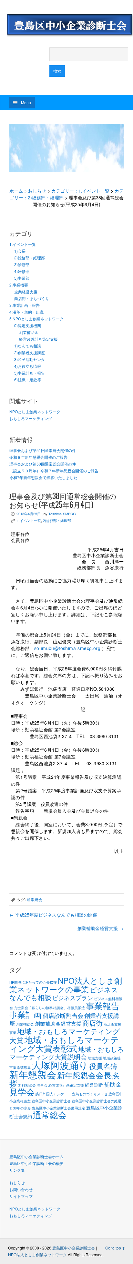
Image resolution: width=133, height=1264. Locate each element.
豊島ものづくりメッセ (89, 1093)
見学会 (22, 1092)
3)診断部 (21, 264)
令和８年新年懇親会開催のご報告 (38, 457)
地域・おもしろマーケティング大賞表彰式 (64, 1043)
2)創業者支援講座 (29, 352)
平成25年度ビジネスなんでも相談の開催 (53, 914)
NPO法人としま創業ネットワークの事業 (65, 985)
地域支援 (95, 1058)
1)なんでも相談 (27, 345)
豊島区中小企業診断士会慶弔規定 (58, 1108)
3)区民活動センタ (29, 359)
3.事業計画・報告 (24, 305)
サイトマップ (21, 1196)
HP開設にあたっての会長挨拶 (33, 982)
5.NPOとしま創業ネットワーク (36, 318)
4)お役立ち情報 (27, 366)
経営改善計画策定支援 (38, 339)
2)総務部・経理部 (29, 257)
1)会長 (20, 251)
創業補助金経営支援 (100, 928)
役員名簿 (103, 1066)
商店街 (92, 1023)
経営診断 (94, 1084)
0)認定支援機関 (27, 325)
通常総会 (34, 899)
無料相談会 (27, 1085)
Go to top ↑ (115, 1247)
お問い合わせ (21, 1189)
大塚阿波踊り (60, 1064)
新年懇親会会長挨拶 (64, 1079)
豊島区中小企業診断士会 (51, 1100)
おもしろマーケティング (30, 418)
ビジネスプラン (72, 997)
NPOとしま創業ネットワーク (34, 411)
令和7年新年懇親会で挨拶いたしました (43, 477)
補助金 (112, 1084)
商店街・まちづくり (31, 298)
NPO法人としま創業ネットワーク (37, 1254)
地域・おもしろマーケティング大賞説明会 (66, 1052)
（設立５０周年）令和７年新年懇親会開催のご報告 (53, 470)
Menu (26, 102)
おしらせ (37, 190)
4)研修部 (21, 271)
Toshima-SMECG (62, 513)
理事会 (42, 1085)
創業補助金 (28, 332)
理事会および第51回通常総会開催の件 (42, 450)
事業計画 (25, 1014)
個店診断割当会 (63, 1015)
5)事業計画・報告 (29, 373)
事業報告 (102, 1005)
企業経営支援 (25, 291)
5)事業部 (21, 278)
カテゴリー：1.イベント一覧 (80, 190)
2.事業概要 (18, 284)
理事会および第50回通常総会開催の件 (42, 463)
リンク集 (17, 1170)
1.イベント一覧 (22, 244)
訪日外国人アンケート (53, 1093)
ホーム (16, 190)
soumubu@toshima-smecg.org (67, 648)
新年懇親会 (32, 1074)
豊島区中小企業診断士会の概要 (36, 1163)
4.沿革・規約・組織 (26, 312)
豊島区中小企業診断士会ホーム (36, 1156)
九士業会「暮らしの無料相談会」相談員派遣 (49, 1007)
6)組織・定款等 (27, 379)
